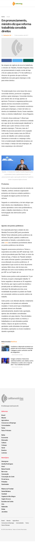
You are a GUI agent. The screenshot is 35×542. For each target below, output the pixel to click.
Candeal (4, 494)
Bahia (3, 435)
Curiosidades (5, 425)
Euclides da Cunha (7, 501)
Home (3, 16)
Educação (4, 440)
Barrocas (4, 471)
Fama (3, 428)
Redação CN (7, 35)
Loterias (4, 453)
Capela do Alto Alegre (8, 496)
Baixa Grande (5, 469)
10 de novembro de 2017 (21, 35)
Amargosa (4, 461)
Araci (3, 466)
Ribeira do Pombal (7, 489)
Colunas (4, 445)
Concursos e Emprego (8, 423)
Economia (4, 437)
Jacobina (4, 512)
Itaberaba (4, 506)
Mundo (3, 418)
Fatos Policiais (6, 430)
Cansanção (5, 474)
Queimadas (5, 484)
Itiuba (3, 509)
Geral (3, 448)
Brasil (8, 16)
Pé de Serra (5, 479)
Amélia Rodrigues (7, 464)
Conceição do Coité (7, 476)
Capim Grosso (6, 499)
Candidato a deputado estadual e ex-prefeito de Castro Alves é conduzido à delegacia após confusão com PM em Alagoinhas (22, 349)
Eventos (4, 450)
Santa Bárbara (6, 491)
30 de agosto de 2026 (16, 354)
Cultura (3, 442)
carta (6, 243)
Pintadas (4, 482)
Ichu (2, 504)
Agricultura (5, 420)
